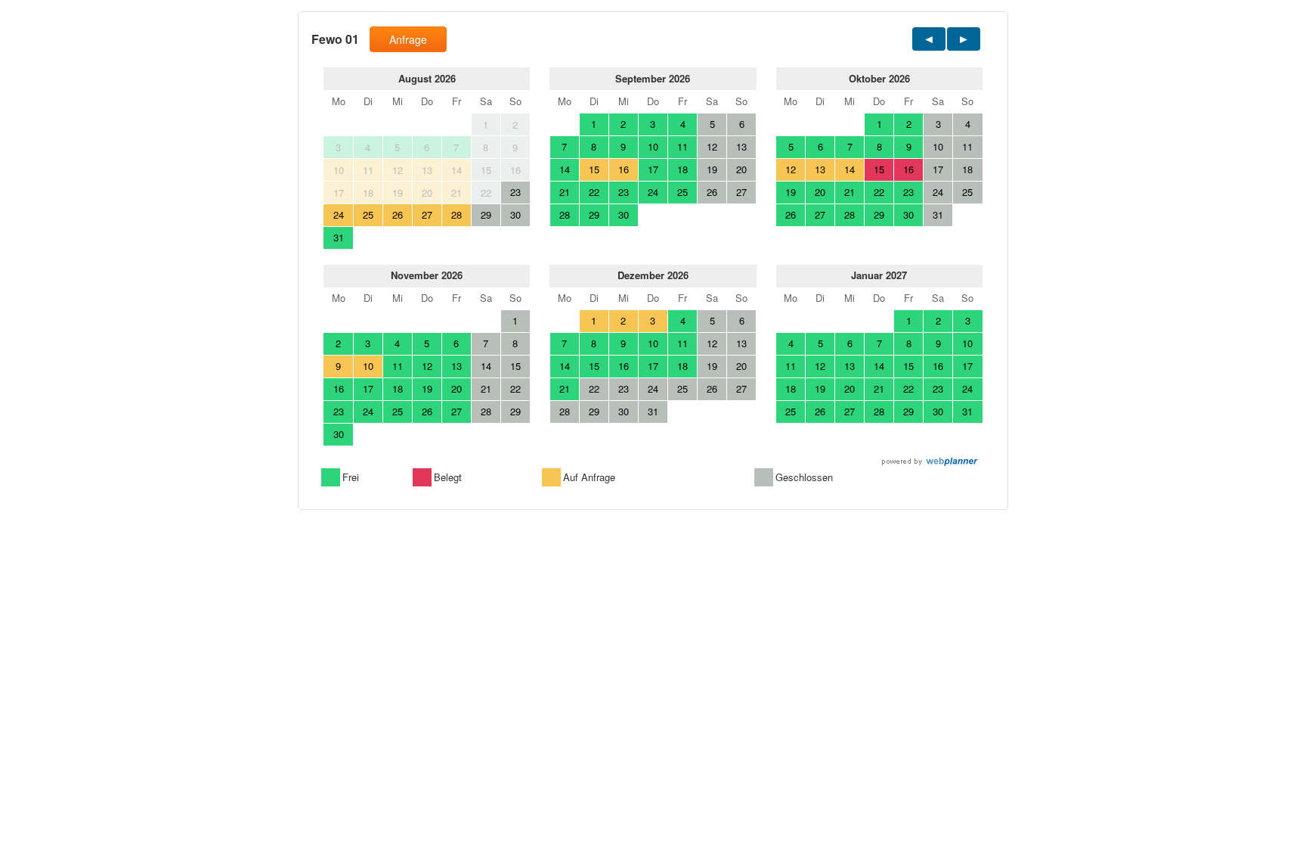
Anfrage (408, 39)
